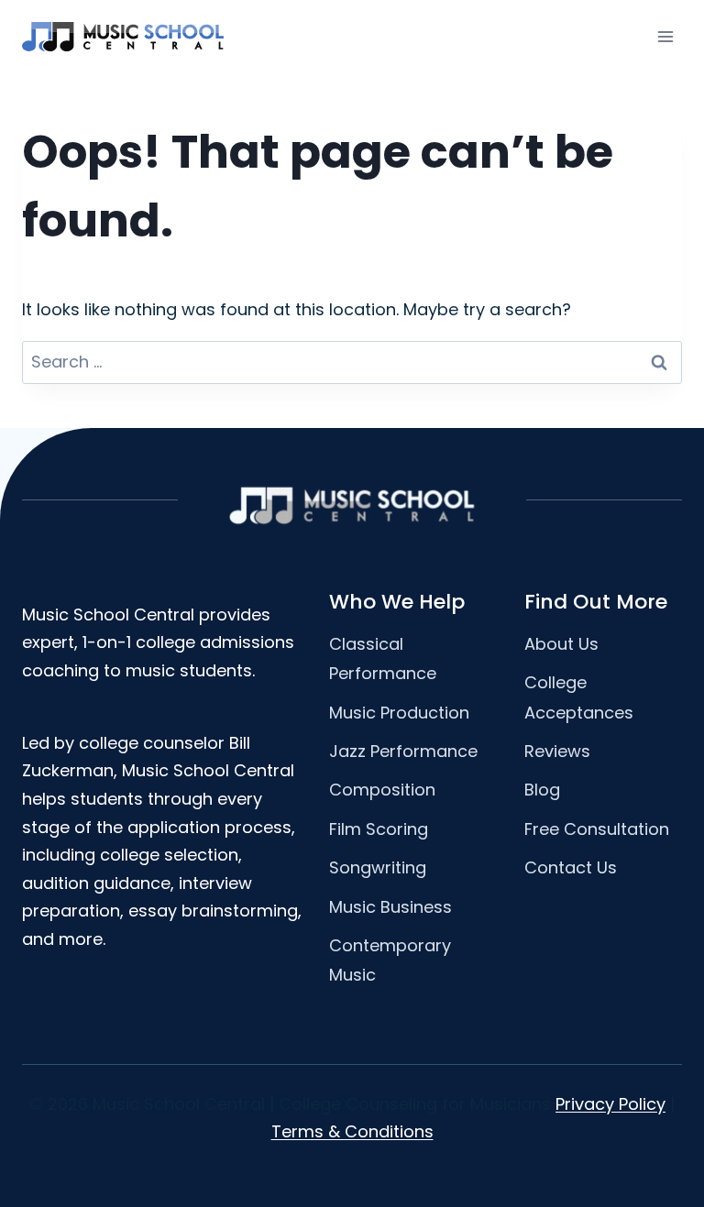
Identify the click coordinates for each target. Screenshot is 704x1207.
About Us (561, 643)
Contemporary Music (390, 960)
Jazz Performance (403, 751)
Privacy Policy (611, 1103)
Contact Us (570, 867)
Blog (542, 789)
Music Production (399, 712)
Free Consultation (596, 828)
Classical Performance (382, 658)
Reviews (557, 751)
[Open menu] (665, 36)
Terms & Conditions (352, 1131)
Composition (382, 789)
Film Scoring (378, 828)
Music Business (390, 906)
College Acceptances (578, 697)
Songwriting (377, 867)
